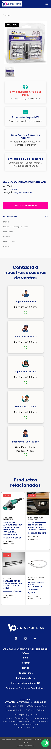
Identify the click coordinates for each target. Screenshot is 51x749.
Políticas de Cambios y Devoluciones (25, 688)
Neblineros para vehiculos (35, 519)
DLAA (38, 539)
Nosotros (25, 662)
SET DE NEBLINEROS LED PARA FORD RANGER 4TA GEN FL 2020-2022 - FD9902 (37, 526)
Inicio (25, 657)
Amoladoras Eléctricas (9, 519)
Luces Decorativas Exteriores (36, 579)
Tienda (25, 667)
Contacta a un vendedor (25, 205)
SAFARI (13, 189)
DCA (12, 544)
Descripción (10, 216)
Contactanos (25, 672)
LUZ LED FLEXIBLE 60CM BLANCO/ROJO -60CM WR (36, 586)
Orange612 (29, 745)
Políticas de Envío (25, 678)
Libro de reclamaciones (23, 683)
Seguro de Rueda (23, 192)
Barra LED (7, 579)
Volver (8, 15)
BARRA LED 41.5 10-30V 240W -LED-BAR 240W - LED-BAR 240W (12, 584)
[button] (45, 743)
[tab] (25, 216)
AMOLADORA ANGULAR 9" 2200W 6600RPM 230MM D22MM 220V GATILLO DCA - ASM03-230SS (12, 528)
